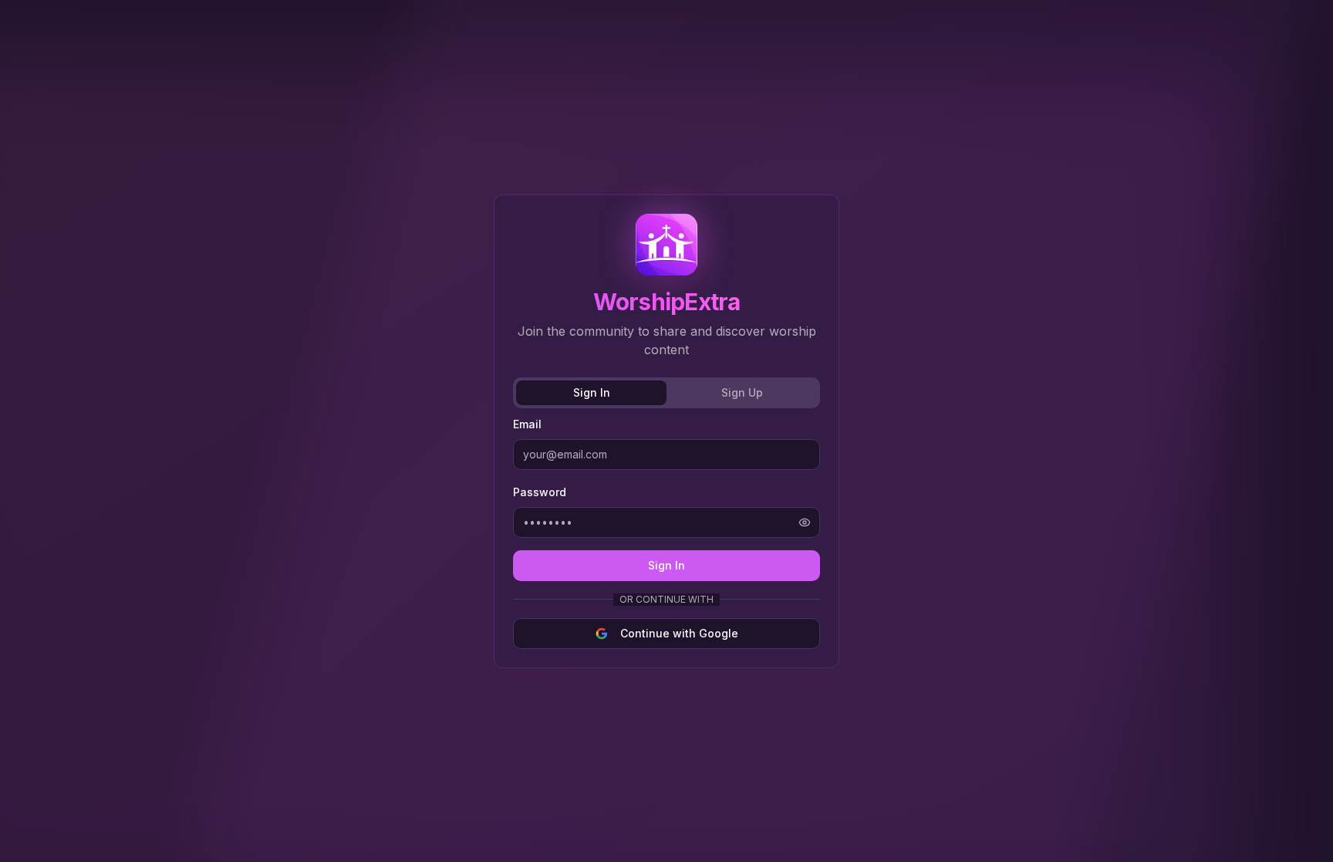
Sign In (666, 565)
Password (539, 492)
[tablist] (666, 392)
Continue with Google (679, 633)
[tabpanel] (666, 531)
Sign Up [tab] (742, 392)
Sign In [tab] (591, 392)
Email (527, 424)
